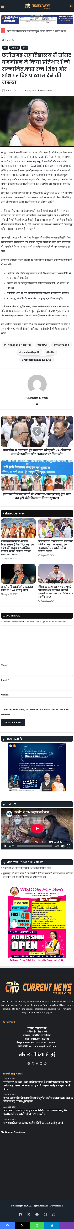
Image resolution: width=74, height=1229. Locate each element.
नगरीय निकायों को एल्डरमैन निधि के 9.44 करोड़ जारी (17, 588)
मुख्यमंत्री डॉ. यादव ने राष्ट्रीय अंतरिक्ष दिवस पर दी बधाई (27, 868)
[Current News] (37, 5)
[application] (37, 828)
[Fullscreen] (68, 846)
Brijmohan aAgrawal (18, 344)
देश (13, 40)
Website (5, 694)
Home (7, 40)
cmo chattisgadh (30, 352)
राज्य (25, 47)
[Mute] (63, 846)
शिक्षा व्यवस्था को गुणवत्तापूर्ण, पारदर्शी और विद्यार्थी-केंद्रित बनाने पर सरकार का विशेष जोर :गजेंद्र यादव (55, 591)
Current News (12, 90)
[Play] (5, 846)
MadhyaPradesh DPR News (25, 862)
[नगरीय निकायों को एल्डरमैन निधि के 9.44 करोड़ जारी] (18, 574)
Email (5, 680)
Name (4, 665)
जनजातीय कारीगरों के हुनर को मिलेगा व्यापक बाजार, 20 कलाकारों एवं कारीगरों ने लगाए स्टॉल (55, 546)
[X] (33, 1063)
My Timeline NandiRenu (13, 1132)
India (51, 352)
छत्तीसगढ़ (14, 47)
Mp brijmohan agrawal (37, 359)
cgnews (43, 344)
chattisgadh (62, 344)
